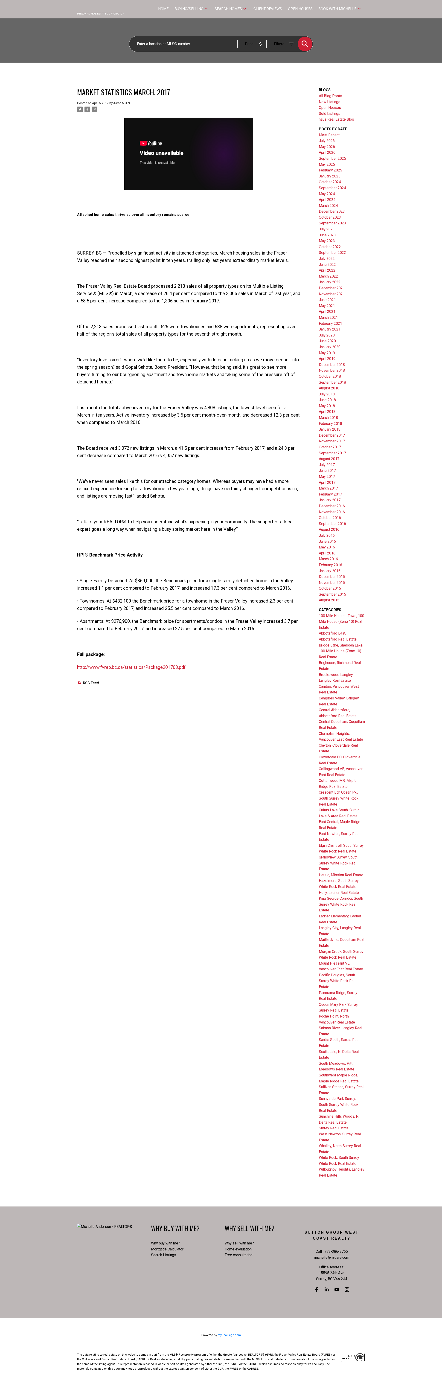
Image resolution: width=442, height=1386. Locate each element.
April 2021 (327, 311)
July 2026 (327, 141)
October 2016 (330, 518)
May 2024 (327, 194)
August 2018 (329, 388)
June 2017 (327, 470)
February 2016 (330, 565)
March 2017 (328, 488)
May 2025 (327, 164)
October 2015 (330, 588)
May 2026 (327, 147)
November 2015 (332, 582)
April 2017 (327, 482)
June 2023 (327, 235)
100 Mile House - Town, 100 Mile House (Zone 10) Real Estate (341, 622)
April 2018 (327, 411)
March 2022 (328, 276)
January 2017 (329, 500)
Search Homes (228, 9)
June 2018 (327, 400)
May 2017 (327, 476)
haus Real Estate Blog (336, 119)
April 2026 (327, 152)
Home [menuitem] (163, 9)
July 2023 (327, 229)
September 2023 (332, 223)
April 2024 (327, 199)
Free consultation (239, 1255)
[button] (316, 1289)
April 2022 (327, 270)
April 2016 (327, 553)
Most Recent (329, 135)
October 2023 (330, 217)
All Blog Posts (330, 96)
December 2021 (332, 288)
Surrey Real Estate (334, 1128)
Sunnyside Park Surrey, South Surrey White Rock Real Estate (338, 1104)
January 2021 (329, 329)
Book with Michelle (337, 9)
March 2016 (328, 559)
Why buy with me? (165, 1243)
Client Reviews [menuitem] (267, 9)
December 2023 (332, 211)
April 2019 (327, 359)
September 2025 (332, 158)
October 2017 (330, 447)
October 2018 (330, 376)
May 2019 (327, 353)
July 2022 (327, 258)
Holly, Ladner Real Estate (339, 892)
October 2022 (330, 247)
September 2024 (332, 188)
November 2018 (332, 370)
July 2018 (327, 394)
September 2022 (332, 252)
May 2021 (327, 306)
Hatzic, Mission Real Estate (341, 875)
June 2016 (327, 541)
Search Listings (163, 1255)
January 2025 (329, 176)
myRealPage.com (229, 1335)
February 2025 (330, 170)
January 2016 (329, 571)
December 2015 (332, 576)
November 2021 (332, 294)
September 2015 (332, 594)
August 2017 (329, 459)
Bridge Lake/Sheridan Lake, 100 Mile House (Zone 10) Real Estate (341, 651)
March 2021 (328, 317)
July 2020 (327, 335)
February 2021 (330, 323)
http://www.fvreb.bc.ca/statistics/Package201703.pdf (131, 667)
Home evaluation (238, 1249)
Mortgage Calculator (167, 1249)
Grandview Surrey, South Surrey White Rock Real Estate (338, 863)
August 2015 (329, 600)
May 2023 (327, 241)
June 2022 (327, 264)
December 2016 (332, 506)
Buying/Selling (188, 9)
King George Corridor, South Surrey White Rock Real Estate (341, 904)
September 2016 (332, 524)
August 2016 (329, 529)
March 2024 (328, 205)
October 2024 (330, 182)
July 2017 (327, 465)
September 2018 (332, 382)
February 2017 (330, 494)
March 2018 (328, 417)
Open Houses (330, 107)
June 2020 (327, 341)
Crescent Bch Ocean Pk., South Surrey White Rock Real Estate (338, 798)
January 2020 (329, 347)
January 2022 (329, 282)
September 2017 (332, 453)
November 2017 (332, 441)
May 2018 (327, 406)
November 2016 (332, 512)
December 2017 (332, 435)
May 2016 (327, 547)
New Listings (329, 102)
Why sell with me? (239, 1243)
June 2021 (327, 300)
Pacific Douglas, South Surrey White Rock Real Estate (337, 981)
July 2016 (327, 535)
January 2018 (329, 429)
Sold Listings (329, 113)
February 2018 (330, 423)
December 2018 (332, 364)
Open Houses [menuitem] (300, 9)
